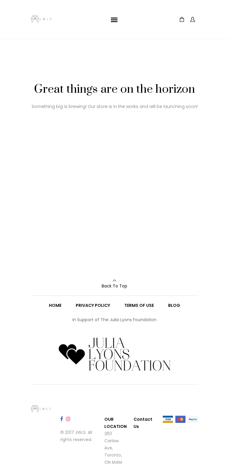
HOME (55, 305)
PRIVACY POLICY (93, 305)
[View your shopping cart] (181, 19)
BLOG (174, 305)
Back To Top (114, 286)
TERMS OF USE (139, 305)
